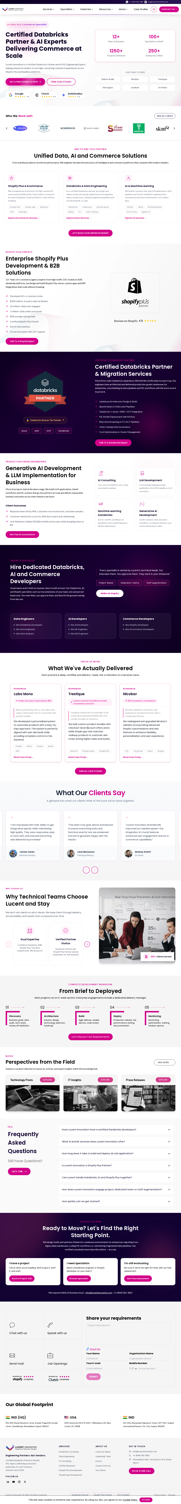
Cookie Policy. (130, 1499)
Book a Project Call (22, 1278)
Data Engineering (66, 1456)
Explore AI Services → (136, 218)
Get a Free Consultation (24, 81)
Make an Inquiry (110, 593)
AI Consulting (65, 1461)
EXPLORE (47, 1079)
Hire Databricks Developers (29, 625)
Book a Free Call (141, 1471)
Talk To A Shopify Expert (22, 341)
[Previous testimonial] (86, 870)
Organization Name (141, 1353)
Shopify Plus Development (70, 1470)
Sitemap (171, 1495)
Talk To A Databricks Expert (113, 442)
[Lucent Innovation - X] (25, 1482)
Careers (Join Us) (103, 1465)
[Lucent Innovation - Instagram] (19, 1482)
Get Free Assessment (138, 1278)
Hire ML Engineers (79, 629)
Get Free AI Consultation (22, 534)
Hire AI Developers (79, 625)
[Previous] (8, 944)
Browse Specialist (79, 1278)
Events (99, 1461)
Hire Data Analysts (25, 633)
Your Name (93, 1353)
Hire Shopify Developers (136, 625)
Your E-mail (93, 1363)
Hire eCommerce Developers (139, 629)
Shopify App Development (70, 1475)
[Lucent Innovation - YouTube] (13, 1482)
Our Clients (101, 1470)
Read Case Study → (24, 757)
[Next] (87, 944)
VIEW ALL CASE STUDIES (90, 771)
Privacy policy (160, 1495)
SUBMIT (93, 1376)
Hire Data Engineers (25, 629)
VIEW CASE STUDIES (61, 81)
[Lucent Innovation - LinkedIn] (8, 1482)
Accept (146, 1499)
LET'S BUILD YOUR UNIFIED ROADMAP (90, 233)
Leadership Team (103, 1456)
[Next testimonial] (94, 870)
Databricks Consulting (69, 1451)
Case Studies (141, 9)
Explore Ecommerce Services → (24, 218)
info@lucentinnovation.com (158, 2)
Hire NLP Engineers (79, 633)
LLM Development (67, 1465)
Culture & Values (103, 1451)
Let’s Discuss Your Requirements (90, 1036)
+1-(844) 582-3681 (136, 2)
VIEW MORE (163, 1062)
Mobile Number (138, 1363)
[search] (154, 9)
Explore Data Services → (78, 218)
